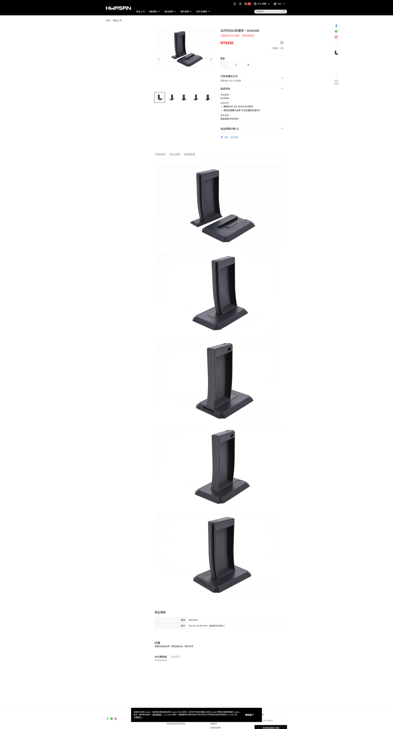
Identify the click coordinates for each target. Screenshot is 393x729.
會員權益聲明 (215, 728)
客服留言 (213, 724)
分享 (226, 137)
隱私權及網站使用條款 (176, 724)
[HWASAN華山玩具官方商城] (118, 8)
